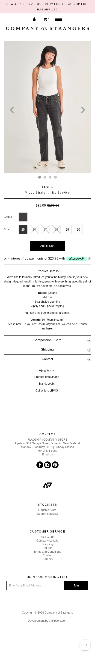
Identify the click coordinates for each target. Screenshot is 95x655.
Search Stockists (47, 513)
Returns (47, 548)
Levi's (47, 187)
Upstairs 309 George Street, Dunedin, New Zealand (47, 443)
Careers (47, 559)
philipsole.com (58, 620)
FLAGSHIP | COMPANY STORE (47, 439)
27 (45, 229)
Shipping (47, 544)
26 (34, 229)
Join (76, 585)
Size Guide (47, 537)
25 (23, 229)
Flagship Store (47, 510)
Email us (47, 454)
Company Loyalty (47, 540)
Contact (47, 555)
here (49, 328)
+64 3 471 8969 (47, 450)
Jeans (55, 377)
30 (78, 229)
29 (67, 229)
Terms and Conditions (47, 551)
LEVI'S (54, 390)
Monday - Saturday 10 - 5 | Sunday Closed (47, 447)
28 (56, 229)
